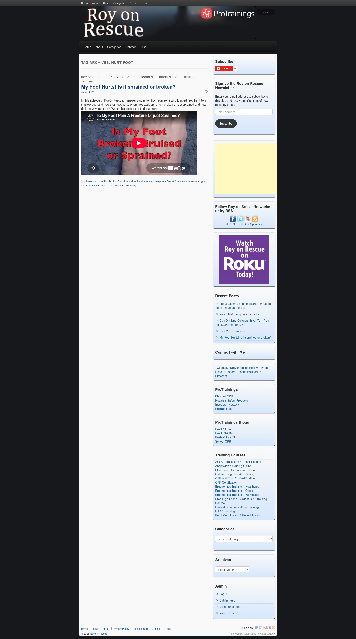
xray (133, 185)
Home (87, 47)
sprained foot (107, 185)
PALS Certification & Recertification (238, 515)
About (106, 3)
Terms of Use (140, 628)
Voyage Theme (266, 633)
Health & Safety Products (231, 400)
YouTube (269, 627)
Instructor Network (227, 404)
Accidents (148, 77)
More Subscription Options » (243, 224)
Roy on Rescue (89, 3)
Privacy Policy (121, 628)
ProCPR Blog (223, 429)
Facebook (256, 627)
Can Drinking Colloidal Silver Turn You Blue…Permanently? (242, 322)
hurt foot (117, 181)
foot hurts (106, 181)
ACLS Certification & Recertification (238, 462)
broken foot (92, 181)
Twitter (260, 627)
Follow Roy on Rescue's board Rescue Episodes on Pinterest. (241, 372)
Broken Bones (170, 77)
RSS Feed (273, 627)
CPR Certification (226, 482)
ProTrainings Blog (226, 437)
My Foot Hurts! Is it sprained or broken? (128, 86)
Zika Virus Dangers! (232, 331)
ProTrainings (223, 409)
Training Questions (122, 77)
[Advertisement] (246, 168)
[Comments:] (207, 91)
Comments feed (230, 607)
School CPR (223, 441)
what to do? (122, 185)
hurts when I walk (134, 181)
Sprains (190, 77)
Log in (224, 594)
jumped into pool (155, 181)
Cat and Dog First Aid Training (235, 474)
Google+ (265, 627)
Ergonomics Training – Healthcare (237, 486)
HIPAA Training (225, 511)
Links (146, 3)
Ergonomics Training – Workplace (237, 495)
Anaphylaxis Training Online (233, 466)
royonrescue (190, 181)
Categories (119, 3)
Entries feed (227, 600)
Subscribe (225, 123)
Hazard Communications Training (237, 507)
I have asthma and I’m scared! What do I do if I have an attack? (244, 305)
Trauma (87, 81)
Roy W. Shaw (173, 181)
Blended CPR (224, 396)
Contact (134, 3)
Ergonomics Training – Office (234, 490)
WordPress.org (229, 613)
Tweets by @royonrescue (231, 368)
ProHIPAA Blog (225, 433)
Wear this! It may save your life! (240, 314)
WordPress (250, 633)
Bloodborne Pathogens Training (235, 470)
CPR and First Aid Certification (235, 478)
